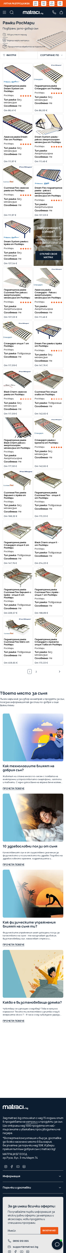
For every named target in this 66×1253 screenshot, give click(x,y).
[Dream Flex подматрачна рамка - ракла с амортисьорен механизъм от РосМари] (48, 175)
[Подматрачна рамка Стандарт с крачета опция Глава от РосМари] (48, 627)
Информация (11, 1176)
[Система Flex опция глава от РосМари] (48, 379)
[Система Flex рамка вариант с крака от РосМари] (17, 480)
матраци (32, 1121)
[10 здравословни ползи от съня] (33, 817)
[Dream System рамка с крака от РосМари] (17, 229)
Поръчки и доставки (17, 1187)
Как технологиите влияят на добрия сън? (28, 768)
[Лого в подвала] (15, 1108)
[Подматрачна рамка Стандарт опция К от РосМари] (17, 530)
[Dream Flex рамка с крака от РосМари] (48, 331)
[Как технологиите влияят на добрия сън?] (33, 737)
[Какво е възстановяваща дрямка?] (33, 974)
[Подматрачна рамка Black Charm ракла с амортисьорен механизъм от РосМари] (17, 427)
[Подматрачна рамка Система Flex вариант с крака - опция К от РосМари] (17, 577)
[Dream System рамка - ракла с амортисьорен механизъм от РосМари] (48, 124)
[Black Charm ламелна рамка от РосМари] (17, 379)
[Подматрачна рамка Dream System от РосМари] (17, 73)
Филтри (11, 55)
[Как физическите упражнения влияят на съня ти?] (33, 893)
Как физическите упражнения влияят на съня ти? (29, 924)
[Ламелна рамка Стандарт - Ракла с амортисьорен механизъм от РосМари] (48, 277)
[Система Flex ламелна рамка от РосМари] (17, 175)
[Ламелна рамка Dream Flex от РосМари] (17, 124)
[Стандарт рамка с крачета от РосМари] (48, 427)
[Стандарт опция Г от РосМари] (17, 331)
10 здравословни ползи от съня (30, 846)
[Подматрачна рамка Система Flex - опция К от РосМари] (48, 480)
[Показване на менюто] (4, 12)
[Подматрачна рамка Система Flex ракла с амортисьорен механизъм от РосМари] (17, 277)
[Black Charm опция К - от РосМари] (48, 530)
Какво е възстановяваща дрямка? (32, 1002)
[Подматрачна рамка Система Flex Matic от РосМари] (17, 627)
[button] (25, 95)
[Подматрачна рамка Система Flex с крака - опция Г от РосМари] (48, 577)
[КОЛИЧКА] (61, 12)
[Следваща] (51, 671)
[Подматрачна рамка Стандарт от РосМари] (48, 73)
